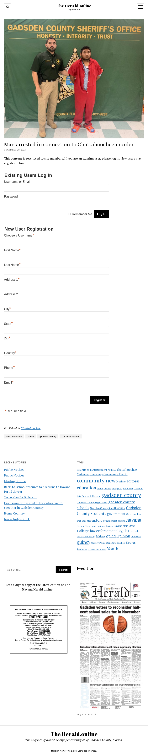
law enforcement (103, 530)
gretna (106, 520)
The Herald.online (74, 5)
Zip (7, 338)
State (8, 323)
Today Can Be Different (20, 497)
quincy (83, 542)
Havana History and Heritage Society (95, 526)
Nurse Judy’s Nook (17, 519)
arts (79, 469)
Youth (112, 549)
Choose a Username (19, 235)
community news (97, 480)
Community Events (115, 474)
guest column (118, 520)
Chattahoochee (30, 428)
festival (107, 488)
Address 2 (11, 294)
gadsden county (121, 495)
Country (10, 353)
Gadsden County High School (92, 502)
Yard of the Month (97, 549)
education (86, 487)
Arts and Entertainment (94, 469)
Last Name (12, 264)
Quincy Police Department (105, 542)
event (100, 488)
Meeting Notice (15, 481)
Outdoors (136, 536)
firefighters (117, 488)
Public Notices (14, 469)
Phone (9, 367)
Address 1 (12, 279)
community (96, 474)
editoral (132, 481)
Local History (89, 536)
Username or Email (17, 181)
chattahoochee (127, 469)
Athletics (112, 470)
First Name (12, 250)
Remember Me (82, 214)
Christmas (83, 474)
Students (82, 549)
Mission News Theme (62, 750)
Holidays (83, 531)
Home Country (14, 513)
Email (9, 382)
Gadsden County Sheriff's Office (107, 508)
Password (11, 196)
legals (122, 530)
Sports (130, 542)
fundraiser (128, 488)
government (116, 513)
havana (133, 520)
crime (122, 481)
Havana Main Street (124, 526)
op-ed (111, 536)
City (7, 309)
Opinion (123, 536)
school (122, 543)
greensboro (94, 520)
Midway (100, 536)
